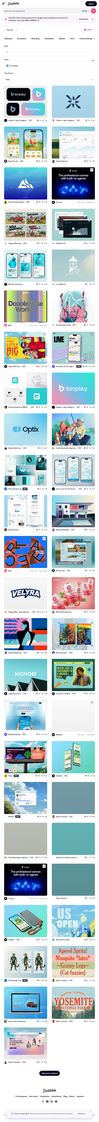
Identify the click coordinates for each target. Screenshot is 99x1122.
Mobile (62, 38)
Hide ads (81, 202)
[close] (93, 19)
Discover (8, 38)
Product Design (86, 38)
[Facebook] (47, 1101)
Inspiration (45, 1096)
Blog (65, 1096)
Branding (35, 38)
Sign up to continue (49, 1073)
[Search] (93, 10)
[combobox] (41, 11)
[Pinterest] (56, 1101)
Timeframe (8, 73)
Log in (91, 4)
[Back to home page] (13, 3)
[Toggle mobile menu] (3, 4)
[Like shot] (38, 120)
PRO (30, 120)
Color (6, 59)
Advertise (91, 202)
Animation (21, 38)
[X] (43, 1101)
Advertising (56, 1096)
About (72, 1096)
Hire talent (33, 1096)
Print (72, 38)
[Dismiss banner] (90, 1111)
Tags (6, 46)
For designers (21, 1096)
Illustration (49, 38)
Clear (93, 60)
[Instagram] (52, 1101)
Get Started (83, 19)
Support (80, 1096)
